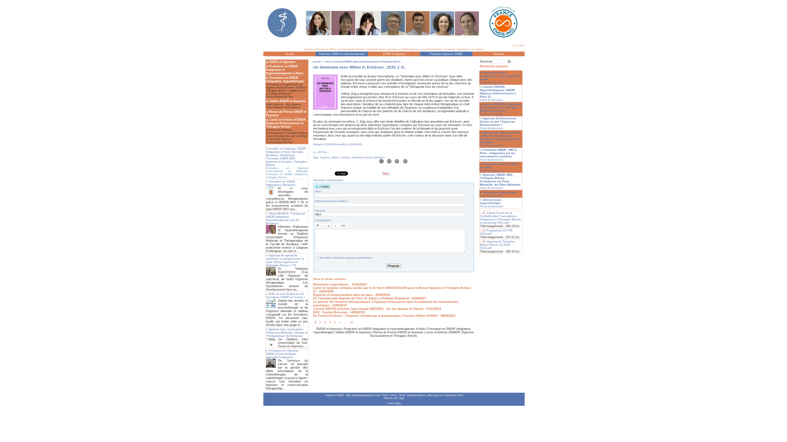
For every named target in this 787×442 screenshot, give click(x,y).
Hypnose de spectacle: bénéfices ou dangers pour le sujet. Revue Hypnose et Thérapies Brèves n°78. (285, 260)
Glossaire (498, 53)
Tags (401, 398)
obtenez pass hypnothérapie (490, 201)
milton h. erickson (341, 157)
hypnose (325, 157)
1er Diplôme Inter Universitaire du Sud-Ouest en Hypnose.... (293, 342)
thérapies (379, 157)
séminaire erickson (362, 157)
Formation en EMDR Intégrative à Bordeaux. (281, 183)
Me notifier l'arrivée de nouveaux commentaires (346, 257)
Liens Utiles (394, 403)
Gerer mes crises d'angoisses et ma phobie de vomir (500, 76)
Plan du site (390, 398)
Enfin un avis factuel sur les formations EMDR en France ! (285, 295)
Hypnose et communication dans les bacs (343, 295)
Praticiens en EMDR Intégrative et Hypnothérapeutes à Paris (284, 69)
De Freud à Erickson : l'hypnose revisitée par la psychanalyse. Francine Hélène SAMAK (375, 315)
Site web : (320, 210)
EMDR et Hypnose (394, 53)
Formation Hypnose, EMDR (446, 53)
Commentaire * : (324, 220)
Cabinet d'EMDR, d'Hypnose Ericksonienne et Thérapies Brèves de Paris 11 (501, 107)
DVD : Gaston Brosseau (330, 312)
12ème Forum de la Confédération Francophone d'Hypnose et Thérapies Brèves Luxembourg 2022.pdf (500, 217)
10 (351, 322)
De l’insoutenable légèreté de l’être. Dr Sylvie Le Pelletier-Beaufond (361, 298)
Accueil (289, 53)
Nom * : (319, 191)
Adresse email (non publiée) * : (332, 201)
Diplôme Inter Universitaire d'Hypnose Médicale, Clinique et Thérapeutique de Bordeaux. (287, 332)
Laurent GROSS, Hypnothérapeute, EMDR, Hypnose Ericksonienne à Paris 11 (498, 91)
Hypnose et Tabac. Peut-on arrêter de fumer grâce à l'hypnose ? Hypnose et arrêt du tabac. (500, 137)
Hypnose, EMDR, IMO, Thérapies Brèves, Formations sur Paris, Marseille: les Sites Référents (500, 179)
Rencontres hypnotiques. (331, 284)
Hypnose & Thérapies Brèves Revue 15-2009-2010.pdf (497, 245)
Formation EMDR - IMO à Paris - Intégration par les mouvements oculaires (498, 153)
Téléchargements (491, 226)
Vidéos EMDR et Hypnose (287, 101)
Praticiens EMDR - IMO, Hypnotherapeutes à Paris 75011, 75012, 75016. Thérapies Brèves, (376, 395)
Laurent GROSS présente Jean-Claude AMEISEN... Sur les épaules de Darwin (368, 308)
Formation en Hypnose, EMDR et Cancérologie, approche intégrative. (282, 354)
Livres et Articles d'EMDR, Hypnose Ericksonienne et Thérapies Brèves (286, 123)
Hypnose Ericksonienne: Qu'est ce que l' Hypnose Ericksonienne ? (498, 121)
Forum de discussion (491, 82)
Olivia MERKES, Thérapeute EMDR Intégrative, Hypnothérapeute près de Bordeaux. (285, 218)
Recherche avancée (494, 66)
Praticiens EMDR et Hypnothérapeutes (342, 53)
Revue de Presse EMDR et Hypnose (286, 113)
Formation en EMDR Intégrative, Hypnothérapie (285, 79)
